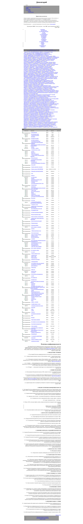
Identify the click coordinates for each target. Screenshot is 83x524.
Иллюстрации (31, 12)
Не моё (29, 11)
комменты (43, 46)
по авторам (44, 33)
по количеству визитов (43, 41)
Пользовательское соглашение (42, 517)
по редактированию (44, 34)
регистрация (52, 24)
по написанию (44, 35)
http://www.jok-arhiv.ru (51, 348)
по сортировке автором (43, 31)
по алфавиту (43, 37)
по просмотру (43, 36)
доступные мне (44, 30)
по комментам (43, 39)
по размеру (44, 40)
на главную (28, 9)
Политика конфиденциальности (42, 518)
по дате (43, 32)
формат (42, 42)
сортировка (42, 29)
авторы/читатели (42, 45)
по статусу (44, 38)
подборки (42, 43)
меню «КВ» (28, 10)
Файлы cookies (42, 519)
